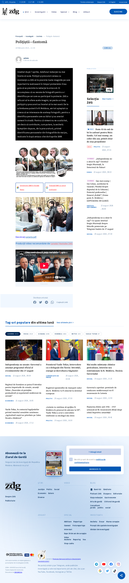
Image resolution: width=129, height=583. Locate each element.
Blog (75, 12)
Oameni (67, 525)
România (60, 334)
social (107, 507)
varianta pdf (30, 237)
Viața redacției (96, 497)
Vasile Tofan (93, 334)
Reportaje (77, 521)
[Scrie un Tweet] (40, 302)
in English (112, 2)
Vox (84, 539)
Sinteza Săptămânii (92, 206)
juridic (93, 507)
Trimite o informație (87, 2)
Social (90, 234)
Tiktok (114, 571)
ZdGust (86, 12)
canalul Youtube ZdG (62, 243)
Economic (9, 401)
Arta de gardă (96, 501)
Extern (51, 493)
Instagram (118, 564)
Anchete (67, 539)
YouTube (103, 564)
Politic (97, 147)
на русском (123, 2)
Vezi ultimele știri (64, 322)
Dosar (101, 521)
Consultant (95, 505)
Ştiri (27, 12)
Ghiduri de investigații (99, 529)
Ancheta (39, 36)
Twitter (107, 571)
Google (100, 571)
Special (63, 12)
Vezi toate (107, 99)
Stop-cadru (69, 543)
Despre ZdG (101, 2)
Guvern (13, 334)
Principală (19, 36)
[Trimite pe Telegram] (46, 302)
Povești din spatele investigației (104, 525)
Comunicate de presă (52, 376)
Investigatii (40, 12)
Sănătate (107, 489)
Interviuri (68, 529)
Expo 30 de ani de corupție (75, 533)
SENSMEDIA (18, 572)
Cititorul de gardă (112, 501)
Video (54, 12)
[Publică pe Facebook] (35, 302)
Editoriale (117, 493)
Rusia (28, 334)
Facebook (111, 564)
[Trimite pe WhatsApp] (52, 302)
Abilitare (68, 521)
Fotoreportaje (79, 525)
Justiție (41, 489)
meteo (76, 334)
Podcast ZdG (95, 493)
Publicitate (10, 500)
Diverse (41, 497)
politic (100, 507)
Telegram (96, 564)
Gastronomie (110, 497)
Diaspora (107, 493)
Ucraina (44, 334)
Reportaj (77, 539)
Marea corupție (112, 521)
